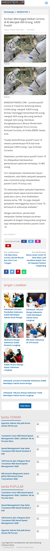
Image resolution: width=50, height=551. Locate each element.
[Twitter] (31, 241)
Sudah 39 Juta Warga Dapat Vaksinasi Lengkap (13, 367)
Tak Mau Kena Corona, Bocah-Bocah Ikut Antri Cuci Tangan (14, 257)
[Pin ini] (18, 272)
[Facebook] (24, 241)
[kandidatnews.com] (12, 2)
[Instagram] (38, 241)
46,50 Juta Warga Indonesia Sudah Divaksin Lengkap (12, 342)
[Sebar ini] (6, 272)
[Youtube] (8, 246)
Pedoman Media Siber (25, 547)
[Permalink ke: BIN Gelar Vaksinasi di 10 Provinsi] (36, 330)
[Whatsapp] (24, 272)
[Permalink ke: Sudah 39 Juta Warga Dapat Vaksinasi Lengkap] (14, 355)
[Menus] (46, 3)
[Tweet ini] (12, 272)
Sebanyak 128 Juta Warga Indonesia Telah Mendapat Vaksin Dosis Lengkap (34, 314)
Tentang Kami (8, 547)
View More (25, 406)
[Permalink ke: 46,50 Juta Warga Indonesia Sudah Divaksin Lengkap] (14, 330)
